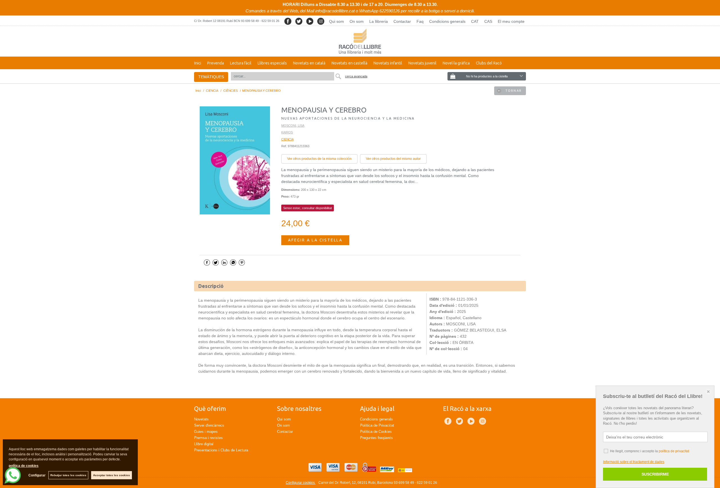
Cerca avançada (356, 76)
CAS (488, 21)
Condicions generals (447, 21)
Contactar (402, 21)
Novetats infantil (388, 63)
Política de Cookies (376, 431)
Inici (197, 63)
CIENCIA (287, 139)
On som (357, 21)
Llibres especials (272, 63)
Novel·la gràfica (456, 63)
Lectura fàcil (240, 63)
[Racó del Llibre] (360, 41)
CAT (475, 21)
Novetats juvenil (422, 63)
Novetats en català (309, 63)
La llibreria (378, 21)
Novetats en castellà (349, 63)
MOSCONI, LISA (292, 125)
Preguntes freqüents (376, 438)
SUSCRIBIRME (655, 474)
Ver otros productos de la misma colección (319, 159)
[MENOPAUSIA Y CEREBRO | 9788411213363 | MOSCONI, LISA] (235, 160)
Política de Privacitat (377, 425)
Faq (420, 21)
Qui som (336, 21)
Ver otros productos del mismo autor (393, 159)
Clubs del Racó (489, 63)
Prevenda (215, 63)
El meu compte (511, 21)
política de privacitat (674, 451)
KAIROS (287, 132)
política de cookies (24, 466)
